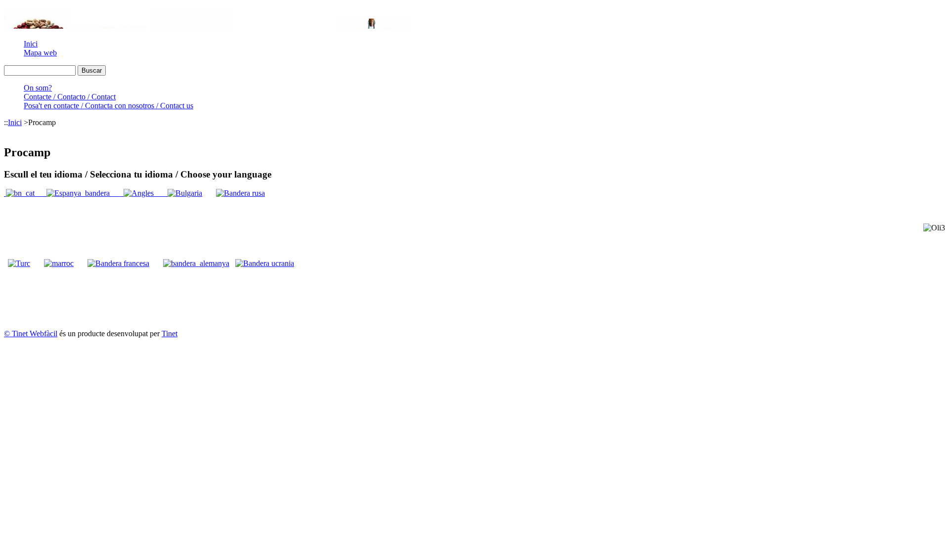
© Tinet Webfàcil (30, 333)
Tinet (169, 333)
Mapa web (40, 52)
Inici (31, 44)
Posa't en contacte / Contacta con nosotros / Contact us (108, 105)
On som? (38, 88)
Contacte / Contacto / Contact (70, 96)
